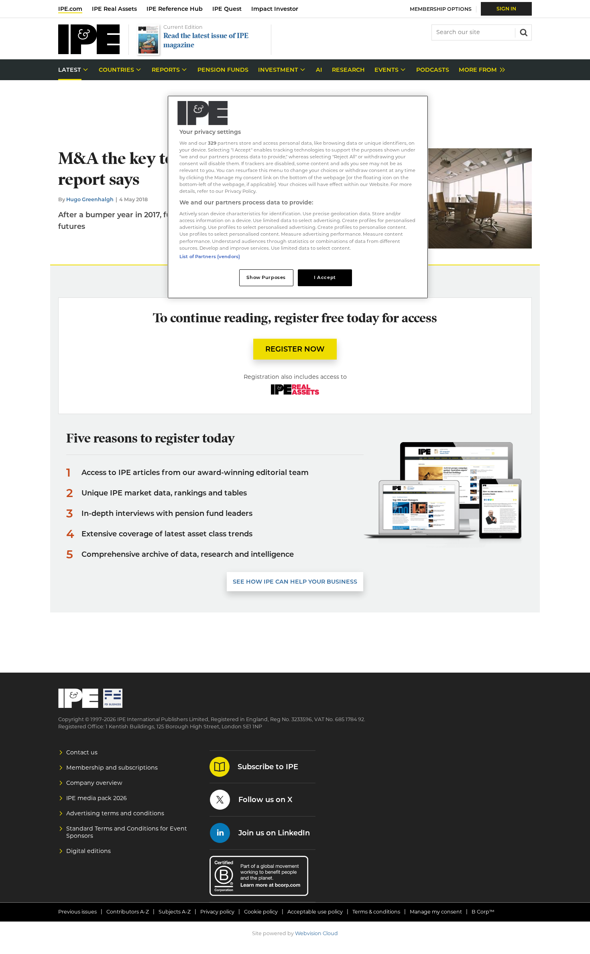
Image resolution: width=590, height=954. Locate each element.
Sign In (506, 9)
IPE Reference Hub (174, 8)
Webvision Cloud (316, 933)
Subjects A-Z (175, 912)
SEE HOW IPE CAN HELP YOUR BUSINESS (295, 581)
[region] (297, 197)
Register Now (295, 349)
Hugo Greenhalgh (90, 199)
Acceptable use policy (315, 912)
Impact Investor (274, 8)
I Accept (325, 277)
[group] (480, 70)
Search (523, 31)
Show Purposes (265, 277)
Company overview (94, 782)
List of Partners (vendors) (209, 256)
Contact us (82, 752)
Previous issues (77, 912)
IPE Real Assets (114, 8)
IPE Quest (227, 8)
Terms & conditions (376, 912)
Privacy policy (217, 912)
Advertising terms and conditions (115, 813)
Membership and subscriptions (112, 767)
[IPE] (89, 52)
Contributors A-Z (127, 912)
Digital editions (88, 851)
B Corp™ (483, 912)
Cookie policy (261, 912)
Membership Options (441, 9)
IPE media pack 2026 (96, 798)
